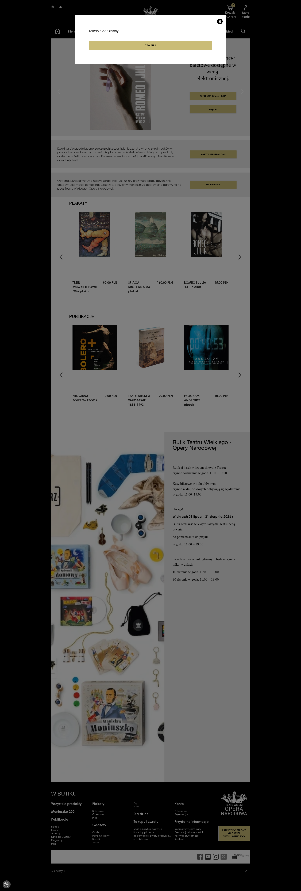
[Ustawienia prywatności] (7, 884)
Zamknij (150, 45)
